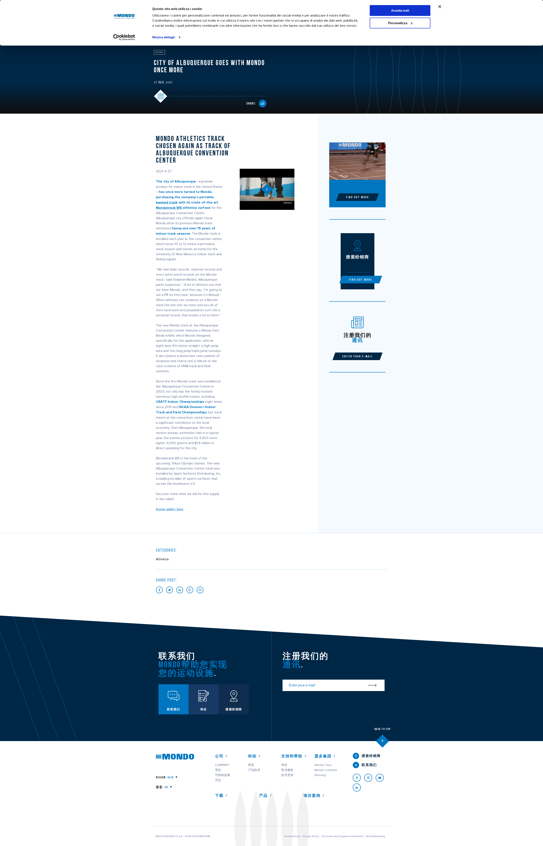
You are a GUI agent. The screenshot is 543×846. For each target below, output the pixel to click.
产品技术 (254, 770)
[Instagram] (370, 778)
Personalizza (397, 23)
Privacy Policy (311, 836)
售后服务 (287, 770)
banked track (167, 203)
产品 (263, 795)
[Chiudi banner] (439, 6)
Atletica (162, 559)
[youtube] (381, 778)
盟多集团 (323, 756)
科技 (252, 756)
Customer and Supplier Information (342, 836)
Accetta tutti (400, 10)
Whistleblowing (375, 836)
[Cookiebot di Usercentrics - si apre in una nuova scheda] (124, 37)
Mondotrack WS (169, 208)
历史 (218, 780)
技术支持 (287, 775)
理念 (218, 770)
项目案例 (312, 795)
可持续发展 (222, 775)
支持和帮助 (291, 756)
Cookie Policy (292, 836)
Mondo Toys (323, 765)
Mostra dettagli (163, 37)
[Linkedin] (358, 787)
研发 (251, 765)
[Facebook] (358, 778)
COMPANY (222, 765)
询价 (284, 765)
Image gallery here (169, 509)
